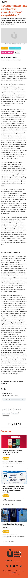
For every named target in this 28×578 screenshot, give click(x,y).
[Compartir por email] (19, 424)
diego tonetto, (15, 413)
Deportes (4, 48)
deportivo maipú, (6, 413)
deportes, (4, 409)
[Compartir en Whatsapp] (12, 424)
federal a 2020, (17, 409)
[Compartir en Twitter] (8, 424)
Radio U (17, 52)
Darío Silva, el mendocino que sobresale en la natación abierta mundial (13, 526)
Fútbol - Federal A (7, 52)
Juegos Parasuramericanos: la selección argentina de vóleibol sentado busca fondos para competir (13, 489)
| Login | (18, 573)
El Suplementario (15, 48)
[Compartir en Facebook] (16, 424)
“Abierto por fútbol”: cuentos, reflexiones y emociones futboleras (12, 452)
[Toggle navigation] (25, 2)
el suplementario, (6, 416)
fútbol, (10, 409)
